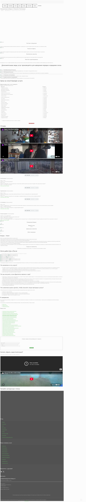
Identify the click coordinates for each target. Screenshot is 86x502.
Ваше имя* (2, 342)
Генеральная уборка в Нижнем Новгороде (9, 311)
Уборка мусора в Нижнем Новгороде (8, 329)
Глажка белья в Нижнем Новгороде (8, 312)
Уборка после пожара (5, 455)
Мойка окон (4, 304)
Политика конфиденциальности (7, 437)
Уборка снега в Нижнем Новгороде (8, 331)
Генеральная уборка (5, 306)
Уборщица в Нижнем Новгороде (7, 333)
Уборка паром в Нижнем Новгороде (8, 330)
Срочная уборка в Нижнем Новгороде (8, 321)
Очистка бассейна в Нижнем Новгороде (9, 319)
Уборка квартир (4, 449)
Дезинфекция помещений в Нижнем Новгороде (10, 314)
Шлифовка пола (4, 461)
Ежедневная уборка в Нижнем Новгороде (9, 315)
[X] (4, 472)
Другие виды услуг (5, 463)
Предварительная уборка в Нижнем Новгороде (10, 320)
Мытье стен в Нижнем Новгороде (7, 318)
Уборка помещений (5, 453)
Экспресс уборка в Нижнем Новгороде (8, 335)
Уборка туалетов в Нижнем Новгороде (8, 332)
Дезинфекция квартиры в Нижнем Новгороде (9, 313)
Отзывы (3, 431)
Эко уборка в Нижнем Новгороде (7, 334)
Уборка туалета (5, 305)
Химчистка (4, 459)
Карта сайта (4, 435)
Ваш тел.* (2, 343)
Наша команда (4, 429)
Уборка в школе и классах (6, 323)
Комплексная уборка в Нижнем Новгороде (9, 317)
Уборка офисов (4, 451)
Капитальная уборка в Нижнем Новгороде (9, 316)
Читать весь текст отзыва (4, 185)
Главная (3, 422)
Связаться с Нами (5, 433)
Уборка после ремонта (6, 457)
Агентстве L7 (26, 500)
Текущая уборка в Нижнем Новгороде (8, 322)
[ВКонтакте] (1, 472)
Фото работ (4, 427)
